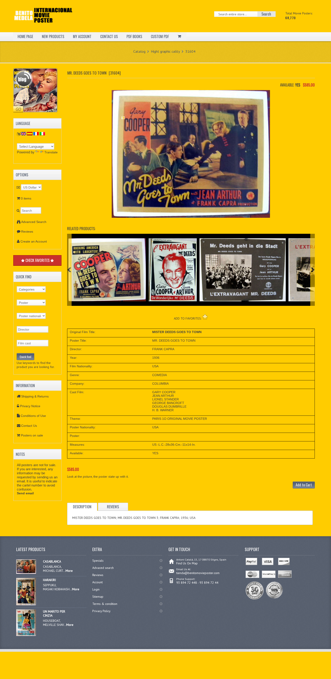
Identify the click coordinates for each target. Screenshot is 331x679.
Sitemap (97, 597)
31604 (190, 51)
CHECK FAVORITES (37, 260)
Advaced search (103, 568)
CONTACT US (109, 36)
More (69, 571)
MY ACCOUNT (82, 36)
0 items (26, 198)
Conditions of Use (33, 416)
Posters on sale (32, 435)
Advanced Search (33, 222)
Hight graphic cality (165, 51)
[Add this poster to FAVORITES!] (205, 317)
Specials (98, 561)
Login (96, 589)
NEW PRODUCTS (53, 36)
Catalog (139, 51)
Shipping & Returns (35, 396)
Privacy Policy (101, 611)
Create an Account (33, 241)
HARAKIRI (49, 580)
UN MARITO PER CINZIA (54, 613)
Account (97, 582)
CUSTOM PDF (160, 36)
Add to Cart (304, 485)
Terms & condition (104, 604)
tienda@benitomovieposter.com (198, 573)
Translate (51, 152)
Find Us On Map (187, 563)
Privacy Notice (30, 406)
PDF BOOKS (134, 36)
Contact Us (29, 425)
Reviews (27, 231)
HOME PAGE (25, 36)
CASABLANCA (52, 561)
